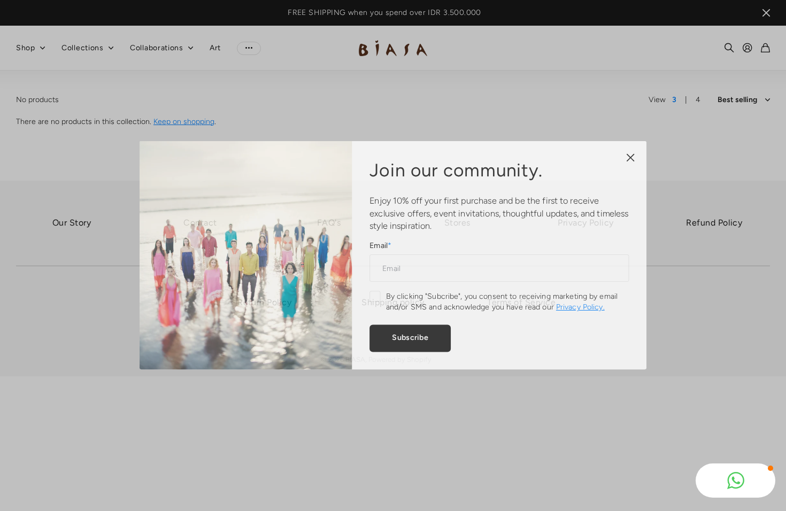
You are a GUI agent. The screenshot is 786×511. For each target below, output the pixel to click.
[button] (735, 480)
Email (380, 245)
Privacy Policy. (576, 306)
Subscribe (409, 335)
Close (626, 159)
